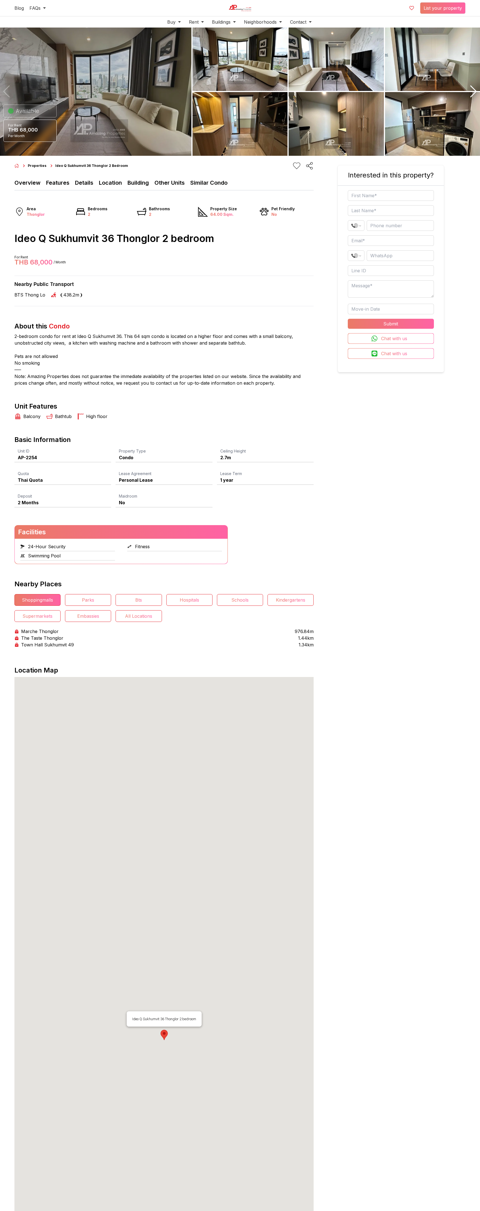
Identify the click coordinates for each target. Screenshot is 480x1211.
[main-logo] (240, 8)
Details (84, 182)
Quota (23, 473)
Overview (27, 182)
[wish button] (412, 8)
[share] (309, 166)
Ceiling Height (233, 451)
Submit (390, 324)
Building (138, 182)
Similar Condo (209, 182)
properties (37, 166)
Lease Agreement (135, 473)
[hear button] (296, 166)
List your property (443, 8)
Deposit (25, 496)
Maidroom (128, 496)
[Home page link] (16, 166)
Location (110, 182)
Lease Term (231, 473)
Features (57, 182)
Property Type (132, 451)
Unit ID (23, 451)
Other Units (169, 182)
